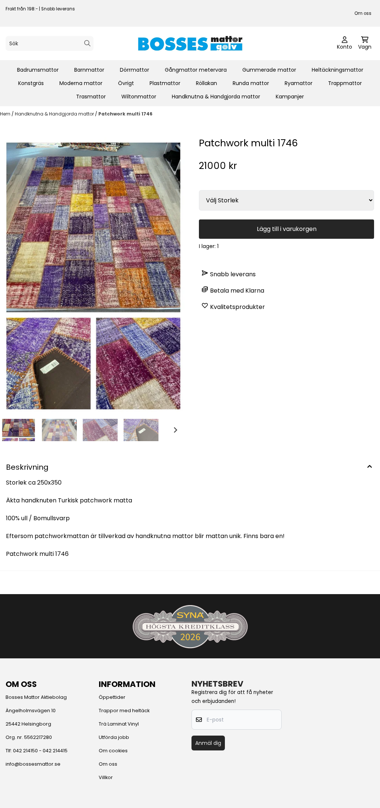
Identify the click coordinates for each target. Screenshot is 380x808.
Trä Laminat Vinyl (119, 724)
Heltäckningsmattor (337, 70)
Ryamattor (298, 83)
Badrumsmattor (38, 70)
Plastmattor (165, 83)
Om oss (362, 13)
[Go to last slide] (12, 430)
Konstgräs (31, 83)
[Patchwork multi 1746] (93, 276)
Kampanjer (290, 96)
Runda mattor (251, 83)
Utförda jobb (114, 737)
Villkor (106, 777)
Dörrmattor (134, 70)
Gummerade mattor (269, 70)
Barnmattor (89, 70)
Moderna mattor (80, 83)
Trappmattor (345, 83)
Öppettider (112, 697)
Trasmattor (91, 96)
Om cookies (113, 750)
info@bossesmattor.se (33, 764)
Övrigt (126, 83)
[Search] (87, 43)
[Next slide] (175, 430)
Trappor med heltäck (124, 710)
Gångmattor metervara (196, 70)
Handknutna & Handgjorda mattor (216, 96)
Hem (6, 114)
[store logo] (190, 43)
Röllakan (206, 83)
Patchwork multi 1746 (125, 114)
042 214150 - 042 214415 (40, 750)
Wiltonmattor (138, 96)
